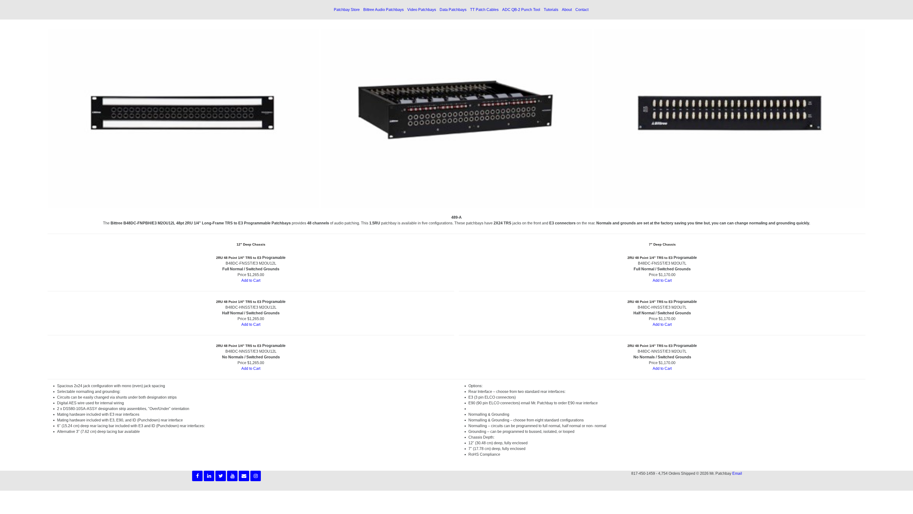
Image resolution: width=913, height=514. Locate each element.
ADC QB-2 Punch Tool (521, 10)
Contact (581, 10)
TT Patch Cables (484, 10)
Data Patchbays (453, 10)
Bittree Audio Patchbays (383, 10)
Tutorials (551, 10)
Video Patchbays (421, 10)
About (567, 10)
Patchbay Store (347, 10)
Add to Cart (250, 280)
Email (737, 473)
